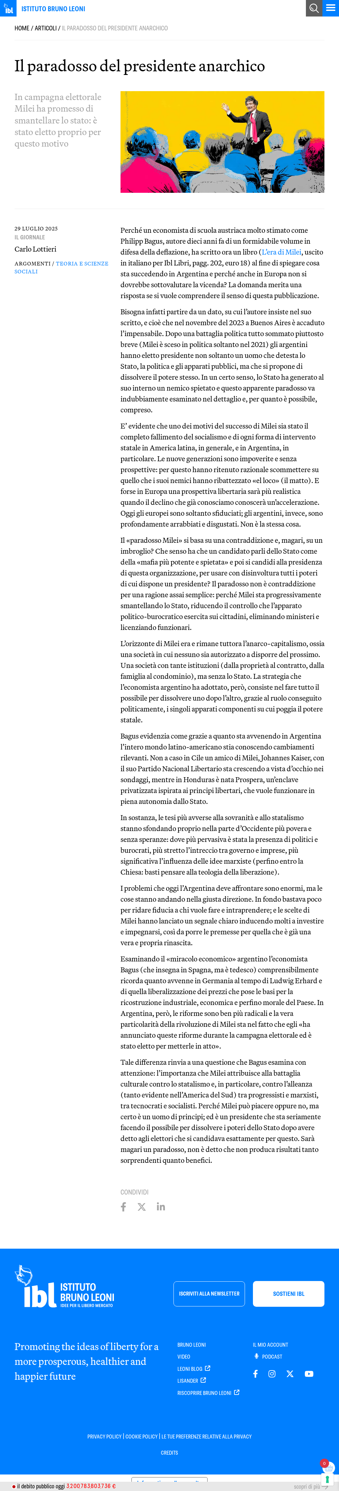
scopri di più (307, 1486)
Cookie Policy (141, 1436)
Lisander (188, 1381)
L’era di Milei (281, 252)
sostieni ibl (289, 1293)
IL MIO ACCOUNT (270, 1345)
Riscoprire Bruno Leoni (204, 1393)
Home (22, 28)
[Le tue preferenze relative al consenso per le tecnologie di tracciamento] (327, 1479)
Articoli (46, 28)
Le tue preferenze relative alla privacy (207, 1436)
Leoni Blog (190, 1369)
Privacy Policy (104, 1436)
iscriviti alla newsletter (209, 1294)
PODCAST (271, 1357)
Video (183, 1357)
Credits (169, 1453)
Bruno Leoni (191, 1345)
